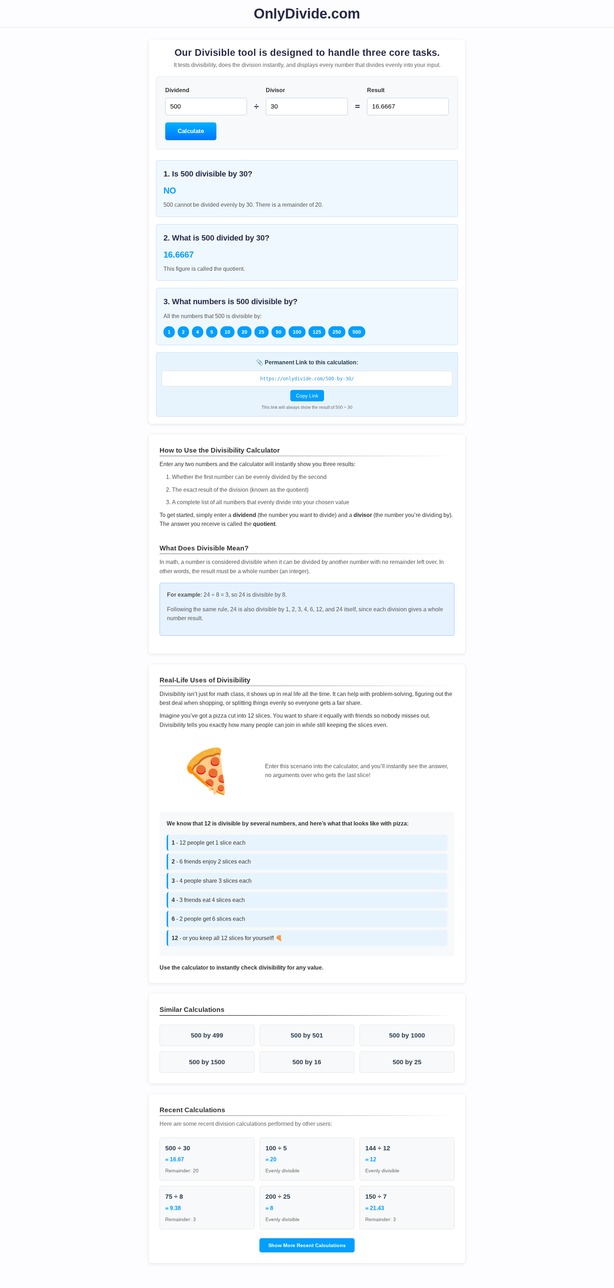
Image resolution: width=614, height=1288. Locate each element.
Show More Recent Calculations (307, 1245)
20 (244, 332)
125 (317, 332)
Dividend (177, 90)
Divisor (275, 90)
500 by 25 (407, 1062)
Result (375, 90)
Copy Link (307, 395)
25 (261, 332)
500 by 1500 (207, 1062)
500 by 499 (207, 1035)
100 (297, 332)
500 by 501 (307, 1035)
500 (356, 332)
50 (278, 332)
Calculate (191, 131)
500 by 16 (306, 1062)
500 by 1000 (407, 1035)
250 (337, 332)
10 (227, 332)
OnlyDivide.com (307, 13)
